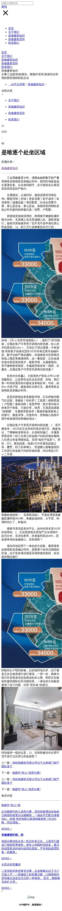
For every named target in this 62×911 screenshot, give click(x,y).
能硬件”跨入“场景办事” (26, 772)
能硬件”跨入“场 (10, 805)
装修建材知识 (16, 35)
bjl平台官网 (18, 84)
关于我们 (13, 32)
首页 (11, 28)
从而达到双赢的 (11, 864)
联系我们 (13, 42)
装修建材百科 (16, 39)
